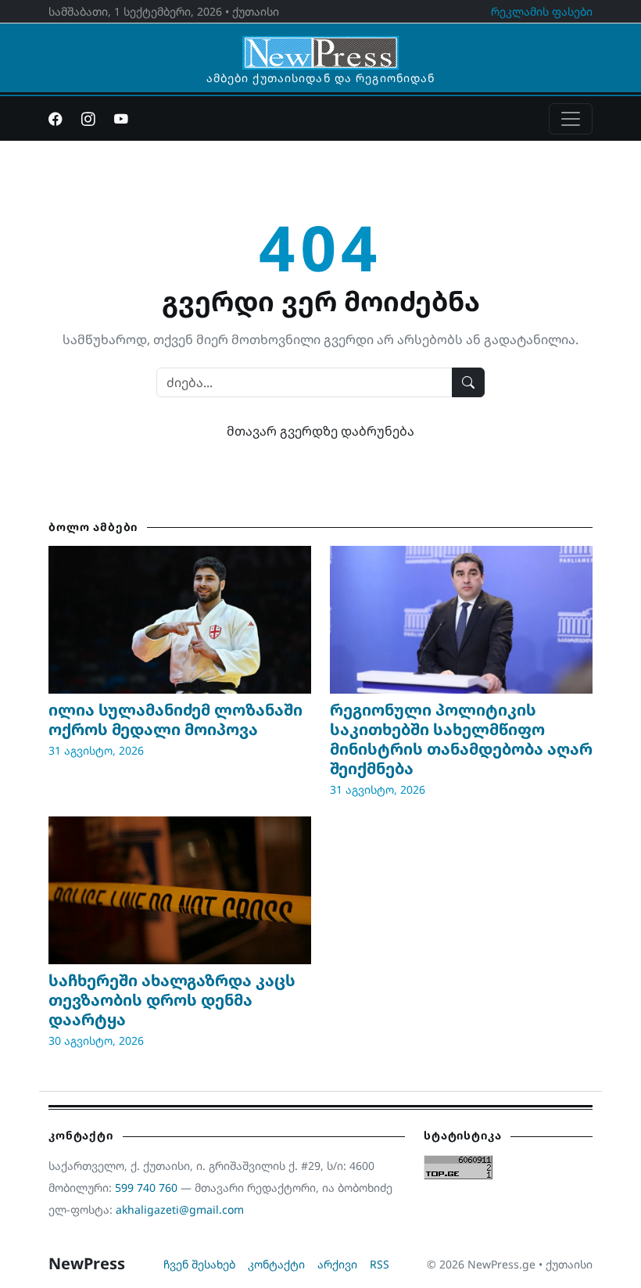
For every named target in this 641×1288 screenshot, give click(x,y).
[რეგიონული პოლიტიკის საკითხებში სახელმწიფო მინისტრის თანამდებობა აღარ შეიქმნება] (461, 620)
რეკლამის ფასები (542, 11)
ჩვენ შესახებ (199, 1264)
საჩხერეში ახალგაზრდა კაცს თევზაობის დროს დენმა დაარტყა (171, 1000)
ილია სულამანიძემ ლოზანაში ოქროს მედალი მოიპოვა (175, 719)
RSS (379, 1264)
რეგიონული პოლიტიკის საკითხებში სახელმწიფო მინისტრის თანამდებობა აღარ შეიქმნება (461, 739)
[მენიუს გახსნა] (571, 119)
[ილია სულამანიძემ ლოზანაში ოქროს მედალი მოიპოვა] (179, 620)
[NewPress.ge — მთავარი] (320, 45)
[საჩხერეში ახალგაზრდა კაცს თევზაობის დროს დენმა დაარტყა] (179, 890)
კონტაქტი (276, 1264)
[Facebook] (55, 119)
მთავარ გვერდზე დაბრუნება (320, 430)
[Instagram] (88, 119)
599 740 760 (146, 1187)
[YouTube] (121, 119)
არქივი (337, 1264)
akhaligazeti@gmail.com (180, 1209)
